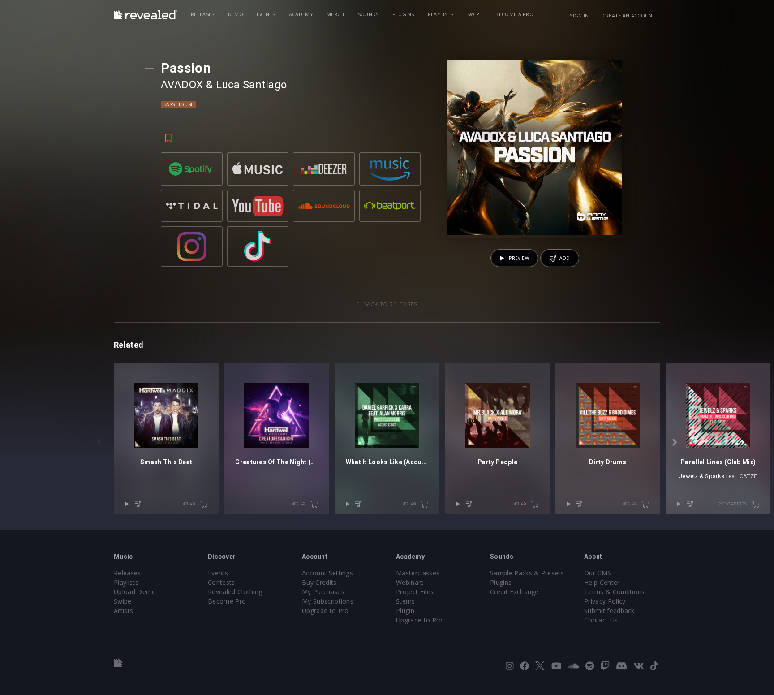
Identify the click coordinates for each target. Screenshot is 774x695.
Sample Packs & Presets (527, 573)
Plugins (403, 14)
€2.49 (299, 503)
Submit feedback (609, 610)
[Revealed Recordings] (145, 15)
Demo (235, 14)
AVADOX (182, 84)
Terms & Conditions (614, 591)
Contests (221, 582)
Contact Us (601, 620)
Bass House (178, 104)
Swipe (474, 14)
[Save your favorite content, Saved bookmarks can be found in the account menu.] (168, 133)
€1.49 (190, 503)
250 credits (733, 503)
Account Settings (327, 573)
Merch (335, 14)
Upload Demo (135, 591)
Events (266, 14)
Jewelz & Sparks (701, 476)
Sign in (579, 15)
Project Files (415, 591)
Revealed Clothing (235, 591)
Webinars (410, 582)
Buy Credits (319, 582)
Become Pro (227, 601)
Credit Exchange (514, 591)
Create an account (629, 15)
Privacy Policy (604, 601)
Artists (123, 610)
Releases (203, 14)
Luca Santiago (251, 84)
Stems (405, 601)
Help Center (602, 582)
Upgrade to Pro (325, 610)
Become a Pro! (515, 14)
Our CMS (597, 573)
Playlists (441, 14)
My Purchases (323, 591)
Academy (301, 14)
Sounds (368, 14)
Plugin (405, 610)
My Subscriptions (327, 601)
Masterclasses (417, 573)
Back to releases (390, 304)
